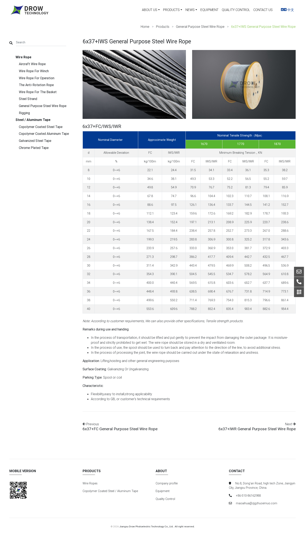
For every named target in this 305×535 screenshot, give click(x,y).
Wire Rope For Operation (36, 78)
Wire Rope (23, 57)
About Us (149, 10)
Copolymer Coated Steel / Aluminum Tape (110, 491)
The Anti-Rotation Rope (36, 85)
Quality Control (236, 10)
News (190, 10)
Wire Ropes (90, 483)
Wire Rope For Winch (34, 71)
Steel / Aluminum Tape (33, 120)
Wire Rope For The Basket (38, 92)
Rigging (24, 113)
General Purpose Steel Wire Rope (200, 26)
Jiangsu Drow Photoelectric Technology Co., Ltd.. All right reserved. (157, 526)
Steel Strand (28, 99)
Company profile (167, 483)
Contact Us (263, 10)
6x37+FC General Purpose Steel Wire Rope (120, 428)
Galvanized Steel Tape (35, 141)
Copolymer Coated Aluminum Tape (44, 134)
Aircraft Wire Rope (32, 64)
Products (171, 10)
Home (145, 26)
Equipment (209, 10)
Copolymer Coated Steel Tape (40, 127)
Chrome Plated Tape (34, 148)
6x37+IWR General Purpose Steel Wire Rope (257, 428)
